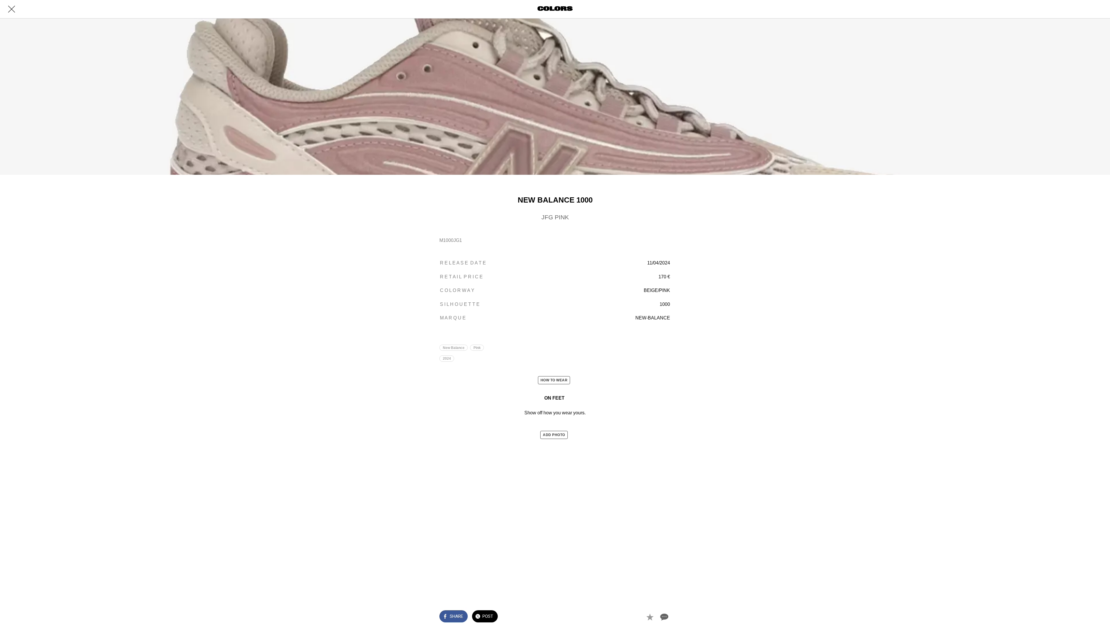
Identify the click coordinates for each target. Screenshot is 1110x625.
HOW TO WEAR (554, 380)
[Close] (11, 9)
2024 (447, 358)
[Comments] (664, 617)
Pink (477, 348)
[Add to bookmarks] (650, 617)
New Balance (454, 348)
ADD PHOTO (554, 435)
